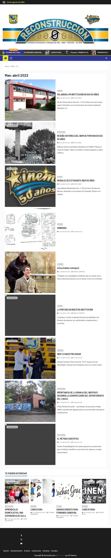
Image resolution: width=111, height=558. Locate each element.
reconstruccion (77, 231)
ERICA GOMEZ (77, 98)
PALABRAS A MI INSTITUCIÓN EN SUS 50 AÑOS (78, 94)
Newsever (61, 555)
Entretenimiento (16, 551)
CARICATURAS (46, 52)
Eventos (27, 551)
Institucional (61, 131)
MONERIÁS (60, 224)
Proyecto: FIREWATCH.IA (69, 52)
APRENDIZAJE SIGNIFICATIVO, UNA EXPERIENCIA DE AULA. (15, 512)
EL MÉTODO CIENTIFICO (68, 438)
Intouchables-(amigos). (68, 267)
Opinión (6, 551)
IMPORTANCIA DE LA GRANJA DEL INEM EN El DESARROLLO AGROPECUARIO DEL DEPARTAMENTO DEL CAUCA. (80, 395)
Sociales (60, 90)
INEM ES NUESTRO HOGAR (69, 354)
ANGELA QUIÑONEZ (79, 271)
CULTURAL (60, 305)
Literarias (60, 264)
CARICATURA (36, 509)
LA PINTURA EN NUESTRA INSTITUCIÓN (75, 309)
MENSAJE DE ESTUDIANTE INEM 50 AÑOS (76, 180)
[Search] (106, 58)
